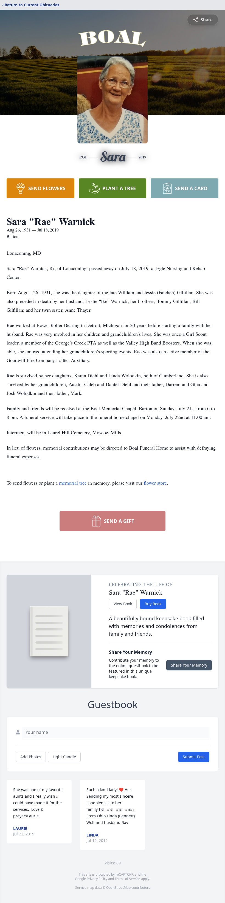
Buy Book (153, 603)
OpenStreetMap (118, 887)
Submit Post (194, 756)
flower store (155, 482)
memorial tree (73, 482)
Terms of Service (127, 878)
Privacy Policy (97, 878)
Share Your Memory (189, 665)
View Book (123, 603)
